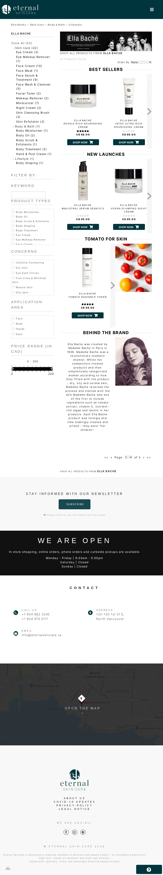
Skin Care (37, 24)
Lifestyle (75, 24)
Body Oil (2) (25, 135)
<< (106, 457)
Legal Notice (74, 809)
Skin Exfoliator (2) (30, 121)
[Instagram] (74, 832)
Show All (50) (21, 43)
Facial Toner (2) (28, 93)
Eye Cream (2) (27, 52)
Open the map (83, 708)
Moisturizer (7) (27, 103)
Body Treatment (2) (31, 149)
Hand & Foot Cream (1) (34, 154)
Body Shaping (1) (29, 163)
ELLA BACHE (21, 33)
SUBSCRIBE (75, 504)
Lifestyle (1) (24, 158)
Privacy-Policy (74, 805)
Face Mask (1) (27, 70)
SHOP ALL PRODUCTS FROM (91, 53)
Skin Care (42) (26, 48)
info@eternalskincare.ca (42, 635)
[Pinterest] (83, 832)
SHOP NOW (80, 142)
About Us (74, 798)
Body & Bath (56, 24)
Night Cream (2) (29, 107)
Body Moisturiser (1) (32, 130)
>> (149, 457)
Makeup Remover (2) (32, 98)
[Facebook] (66, 832)
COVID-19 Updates (75, 802)
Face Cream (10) (29, 66)
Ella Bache (18, 24)
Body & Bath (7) (27, 126)
